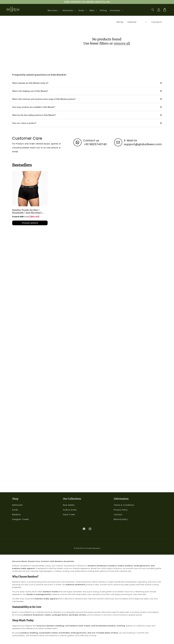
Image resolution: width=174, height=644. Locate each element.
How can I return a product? (24, 123)
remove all (122, 43)
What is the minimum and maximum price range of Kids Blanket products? (44, 99)
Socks (15, 509)
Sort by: (120, 22)
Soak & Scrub (69, 509)
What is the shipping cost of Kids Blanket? (30, 91)
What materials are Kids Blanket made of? (30, 83)
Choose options (30, 222)
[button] (53, 10)
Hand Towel (69, 514)
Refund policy (121, 519)
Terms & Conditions (124, 505)
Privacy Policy (121, 509)
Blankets (16, 514)
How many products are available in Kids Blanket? (33, 107)
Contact (118, 514)
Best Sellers (68, 505)
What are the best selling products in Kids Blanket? (34, 115)
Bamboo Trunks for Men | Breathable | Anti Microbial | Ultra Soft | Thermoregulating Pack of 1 (28, 211)
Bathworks (17, 505)
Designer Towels (20, 519)
